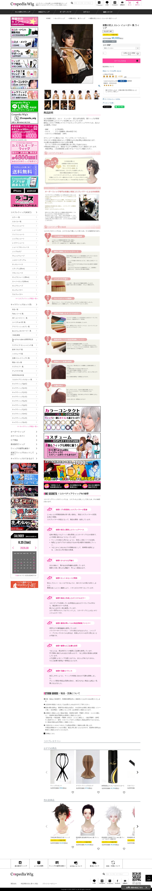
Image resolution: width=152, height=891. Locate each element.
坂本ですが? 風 (17, 349)
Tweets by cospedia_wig (18, 140)
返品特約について (108, 66)
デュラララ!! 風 (17, 371)
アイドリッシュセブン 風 (21, 326)
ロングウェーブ (17, 286)
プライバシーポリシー (50, 883)
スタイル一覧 (16, 221)
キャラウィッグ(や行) (19, 414)
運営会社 (13, 883)
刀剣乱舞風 (16, 335)
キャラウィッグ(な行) (19, 401)
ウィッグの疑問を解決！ (20, 448)
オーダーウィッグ (18, 432)
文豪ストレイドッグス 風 (21, 358)
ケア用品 (14, 440)
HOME (48, 18)
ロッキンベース (17, 264)
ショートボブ (16, 230)
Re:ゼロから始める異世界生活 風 (22, 340)
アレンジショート (18, 226)
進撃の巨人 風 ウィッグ (77, 18)
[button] (46, 772)
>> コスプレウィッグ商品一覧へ (27, 298)
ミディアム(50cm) (18, 269)
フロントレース (17, 273)
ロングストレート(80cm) (20, 277)
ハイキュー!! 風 (17, 354)
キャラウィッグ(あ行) (19, 384)
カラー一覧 (16, 217)
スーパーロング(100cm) (20, 281)
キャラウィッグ (60, 18)
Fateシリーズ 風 (17, 314)
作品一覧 (15, 309)
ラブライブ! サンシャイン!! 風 (22, 345)
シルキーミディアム (19, 260)
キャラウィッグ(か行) (19, 388)
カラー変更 (107, 45)
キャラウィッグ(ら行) (19, 418)
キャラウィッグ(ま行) (19, 409)
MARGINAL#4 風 (18, 375)
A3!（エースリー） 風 (19, 318)
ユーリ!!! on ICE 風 (18, 322)
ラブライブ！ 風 (17, 367)
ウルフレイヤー (17, 294)
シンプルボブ (16, 251)
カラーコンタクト (18, 436)
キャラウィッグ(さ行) (19, 392)
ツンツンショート (18, 234)
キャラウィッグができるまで (22, 458)
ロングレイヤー (17, 290)
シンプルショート (18, 239)
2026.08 (24, 548)
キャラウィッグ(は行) (19, 405)
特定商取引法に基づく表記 (29, 883)
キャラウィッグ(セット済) (21, 304)
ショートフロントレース (20, 247)
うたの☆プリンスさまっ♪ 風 (22, 379)
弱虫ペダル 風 (17, 362)
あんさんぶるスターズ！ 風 (21, 331)
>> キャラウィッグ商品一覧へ (27, 426)
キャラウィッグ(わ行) (19, 422)
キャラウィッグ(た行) (19, 397)
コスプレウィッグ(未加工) (21, 212)
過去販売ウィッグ (18, 444)
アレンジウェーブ (18, 256)
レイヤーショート (18, 243)
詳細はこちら (50, 733)
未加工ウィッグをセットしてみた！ (22, 453)
